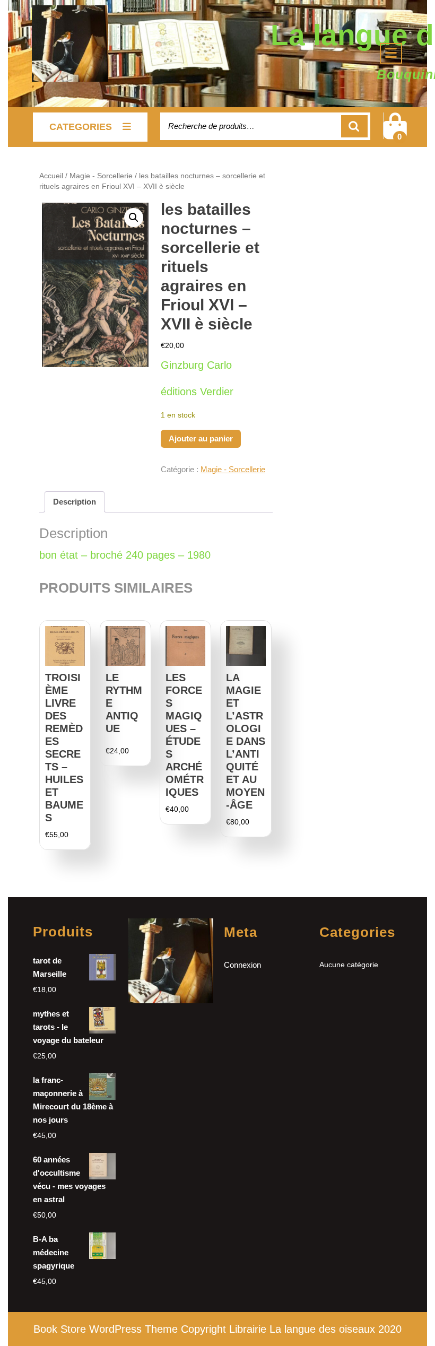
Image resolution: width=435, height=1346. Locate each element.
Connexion (242, 964)
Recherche (354, 126)
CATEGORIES (80, 126)
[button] (133, 217)
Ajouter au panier (201, 438)
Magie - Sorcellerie (101, 176)
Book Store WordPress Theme (105, 1329)
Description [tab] (74, 501)
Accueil (51, 176)
